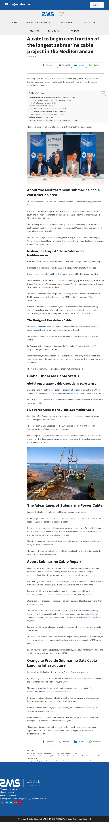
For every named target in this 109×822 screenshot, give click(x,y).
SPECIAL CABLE (91, 22)
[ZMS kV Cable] (54, 14)
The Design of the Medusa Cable (44, 103)
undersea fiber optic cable (83, 614)
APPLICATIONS (65, 22)
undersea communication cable (68, 390)
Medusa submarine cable (41, 326)
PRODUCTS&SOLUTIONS (36, 22)
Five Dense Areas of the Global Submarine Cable (50, 111)
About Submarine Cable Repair (42, 117)
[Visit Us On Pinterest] (20, 804)
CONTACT (75, 31)
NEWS (32, 751)
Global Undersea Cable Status (41, 106)
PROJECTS (34, 31)
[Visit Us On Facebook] (2, 804)
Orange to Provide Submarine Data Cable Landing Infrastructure (54, 120)
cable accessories (36, 753)
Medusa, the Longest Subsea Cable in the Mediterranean (53, 100)
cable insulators (48, 753)
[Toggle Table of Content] (102, 93)
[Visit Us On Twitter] (11, 804)
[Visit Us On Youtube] (15, 804)
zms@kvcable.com (20, 4)
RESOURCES (53, 31)
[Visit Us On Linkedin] (6, 804)
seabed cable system (46, 688)
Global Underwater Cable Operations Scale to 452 (50, 109)
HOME (14, 22)
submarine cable (71, 753)
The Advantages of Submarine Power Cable (46, 114)
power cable (59, 753)
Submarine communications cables (42, 528)
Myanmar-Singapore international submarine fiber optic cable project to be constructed (61, 761)
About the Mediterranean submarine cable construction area (52, 97)
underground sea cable (45, 274)
